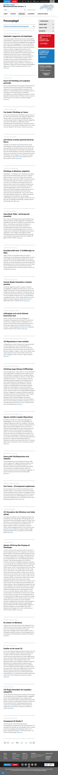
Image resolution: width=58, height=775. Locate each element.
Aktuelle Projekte (16, 754)
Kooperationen (15, 758)
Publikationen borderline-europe (38, 754)
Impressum (47, 759)
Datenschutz (48, 757)
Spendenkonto (48, 756)
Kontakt (5, 754)
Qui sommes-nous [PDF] (44, 1)
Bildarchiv (42, 31)
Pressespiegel (44, 21)
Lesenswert (31, 14)
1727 (26, 743)
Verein (5, 14)
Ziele (5, 756)
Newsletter (33, 757)
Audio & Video (43, 27)
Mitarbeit (6, 758)
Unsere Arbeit (43, 24)
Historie (5, 757)
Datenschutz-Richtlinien (40, 770)
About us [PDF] (36, 1)
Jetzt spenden (43, 43)
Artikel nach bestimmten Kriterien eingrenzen (16, 26)
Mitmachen (43, 57)
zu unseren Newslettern (45, 70)
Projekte (13, 14)
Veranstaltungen (43, 14)
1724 (12, 743)
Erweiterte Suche (31, 9)
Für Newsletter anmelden (46, 74)
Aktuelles (22, 14)
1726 (21, 743)
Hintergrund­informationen (36, 756)
